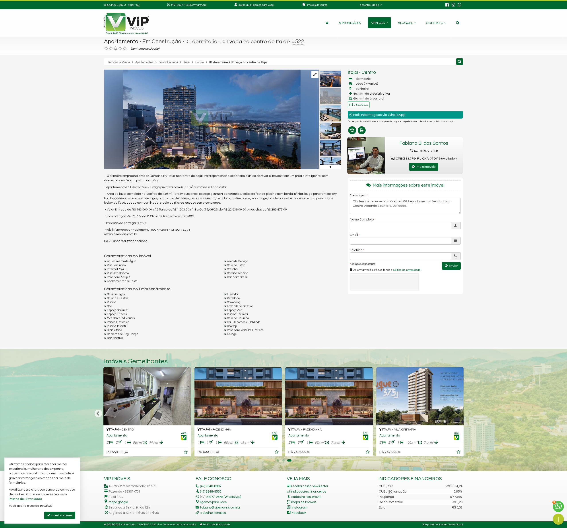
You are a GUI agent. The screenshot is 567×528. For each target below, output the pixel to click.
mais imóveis (425, 166)
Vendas (378, 23)
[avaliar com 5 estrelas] (125, 48)
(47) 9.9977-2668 (425, 151)
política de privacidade (407, 269)
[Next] (468, 413)
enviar (453, 265)
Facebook (299, 512)
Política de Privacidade (217, 524)
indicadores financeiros (308, 491)
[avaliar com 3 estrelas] (115, 48)
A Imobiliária (350, 23)
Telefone (356, 249)
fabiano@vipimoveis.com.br (220, 507)
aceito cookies (61, 515)
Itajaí (353, 72)
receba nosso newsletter (309, 486)
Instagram (299, 507)
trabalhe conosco (213, 512)
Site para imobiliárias (435, 524)
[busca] (458, 22)
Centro (368, 72)
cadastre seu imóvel (306, 497)
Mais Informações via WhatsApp (379, 115)
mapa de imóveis (303, 502)
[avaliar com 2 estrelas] (111, 48)
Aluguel (405, 23)
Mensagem (358, 195)
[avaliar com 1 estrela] (106, 48)
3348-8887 (210, 486)
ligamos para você (213, 502)
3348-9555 (210, 491)
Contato (434, 23)
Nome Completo (362, 219)
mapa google (118, 502)
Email (354, 234)
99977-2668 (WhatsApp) (191, 5)
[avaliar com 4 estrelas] (120, 48)
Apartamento (121, 41)
